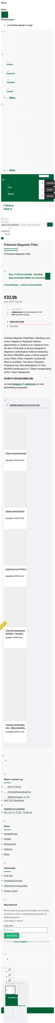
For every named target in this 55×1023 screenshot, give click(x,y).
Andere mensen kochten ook (25, 405)
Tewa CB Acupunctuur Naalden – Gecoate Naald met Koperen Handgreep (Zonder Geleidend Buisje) (15, 632)
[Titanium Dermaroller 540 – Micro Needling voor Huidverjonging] (21, 684)
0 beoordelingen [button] (11, 285)
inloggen (17, 384)
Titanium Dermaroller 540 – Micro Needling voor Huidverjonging (15, 726)
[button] (50, 190)
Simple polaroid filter (15, 511)
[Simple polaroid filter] (21, 489)
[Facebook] (10, 762)
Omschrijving (17, 322)
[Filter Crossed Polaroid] (21, 431)
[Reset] (4, 14)
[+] (22, 996)
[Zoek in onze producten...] (4, 220)
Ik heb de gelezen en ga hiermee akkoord (28, 942)
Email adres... (9, 926)
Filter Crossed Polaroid (16, 453)
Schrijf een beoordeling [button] (31, 285)
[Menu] (4, 216)
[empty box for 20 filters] (21, 547)
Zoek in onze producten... (10, 225)
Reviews (14, 326)
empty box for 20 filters (16, 569)
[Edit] (4, 31)
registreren (30, 384)
